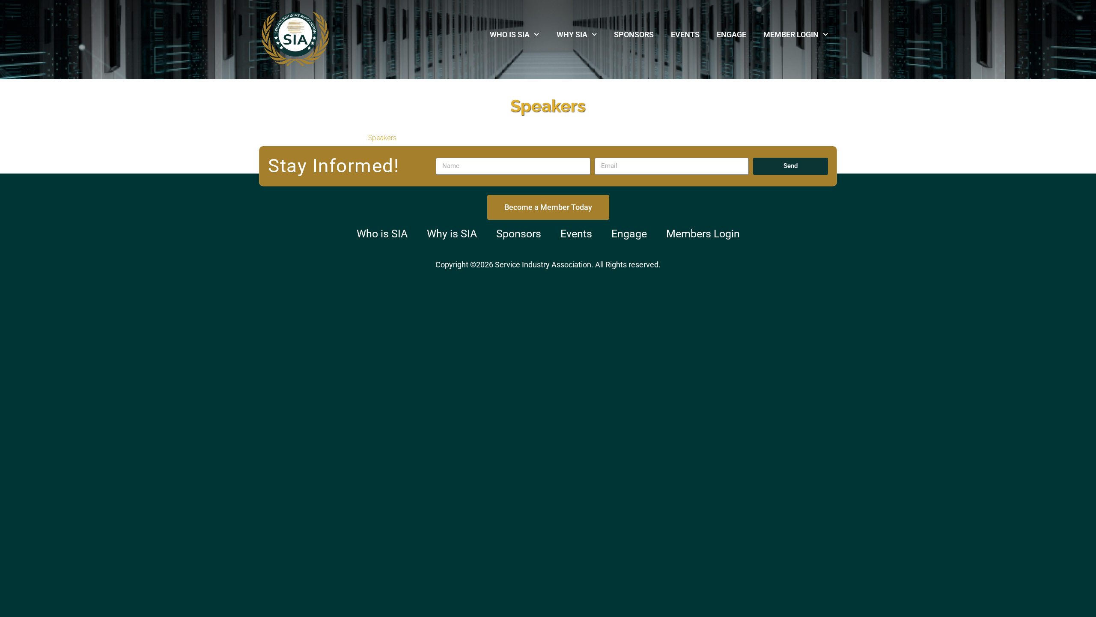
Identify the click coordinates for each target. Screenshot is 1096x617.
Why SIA (572, 34)
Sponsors (634, 34)
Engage (731, 34)
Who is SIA (510, 34)
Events (685, 34)
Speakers (382, 138)
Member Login (791, 34)
